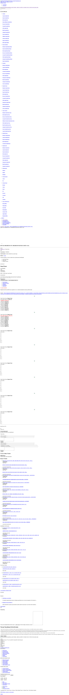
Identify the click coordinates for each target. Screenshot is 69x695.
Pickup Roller (5, 209)
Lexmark (4, 195)
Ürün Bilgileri (5, 282)
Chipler (4, 13)
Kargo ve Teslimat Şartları (7, 670)
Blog (3, 681)
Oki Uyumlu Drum (5, 75)
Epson (3, 189)
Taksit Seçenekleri (6, 283)
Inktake (4, 172)
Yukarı (1, 694)
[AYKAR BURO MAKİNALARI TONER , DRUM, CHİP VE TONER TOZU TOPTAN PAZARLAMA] (19, 7)
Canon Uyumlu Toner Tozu (7, 131)
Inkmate (4, 170)
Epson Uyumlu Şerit (6, 151)
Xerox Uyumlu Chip (6, 34)
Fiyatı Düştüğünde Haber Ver (13, 280)
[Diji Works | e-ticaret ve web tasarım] (7, 692)
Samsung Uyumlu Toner (6, 106)
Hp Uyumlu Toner (5, 94)
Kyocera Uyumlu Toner (6, 96)
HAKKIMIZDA (5, 220)
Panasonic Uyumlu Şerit (6, 162)
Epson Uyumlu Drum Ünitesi (7, 48)
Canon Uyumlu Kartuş (6, 137)
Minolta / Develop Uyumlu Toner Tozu (8, 120)
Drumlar (4, 63)
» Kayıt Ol (4, 5)
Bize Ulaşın (5, 682)
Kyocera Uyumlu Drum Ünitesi (7, 52)
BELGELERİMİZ (6, 223)
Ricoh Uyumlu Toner (6, 104)
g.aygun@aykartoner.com (4, 647)
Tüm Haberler (2, 606)
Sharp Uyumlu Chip (6, 40)
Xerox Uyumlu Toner (6, 108)
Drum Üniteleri (5, 44)
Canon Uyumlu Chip (6, 15)
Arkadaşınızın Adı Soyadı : (5, 445)
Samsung (4, 199)
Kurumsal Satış (5, 651)
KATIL (12, 675)
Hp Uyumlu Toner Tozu (6, 114)
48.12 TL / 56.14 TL (6, 1)
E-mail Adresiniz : (3, 437)
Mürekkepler (5, 168)
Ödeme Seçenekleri (6, 653)
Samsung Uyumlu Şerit (6, 166)
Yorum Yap (7, 249)
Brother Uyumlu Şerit (6, 147)
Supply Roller (5, 213)
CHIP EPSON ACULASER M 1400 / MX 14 (10, 580)
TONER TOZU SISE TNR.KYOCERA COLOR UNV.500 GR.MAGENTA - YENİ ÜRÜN (16, 501)
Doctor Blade (5, 203)
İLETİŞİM (4, 224)
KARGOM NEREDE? (7, 222)
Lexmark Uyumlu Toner (6, 98)
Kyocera (4, 193)
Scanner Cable (5, 211)
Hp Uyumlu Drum (5, 69)
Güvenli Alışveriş (6, 668)
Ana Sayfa (2, 226)
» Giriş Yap (4, 4)
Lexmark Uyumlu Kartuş (6, 143)
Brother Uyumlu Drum (6, 65)
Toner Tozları (5, 110)
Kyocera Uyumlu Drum (6, 73)
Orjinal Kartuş (5, 176)
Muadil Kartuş (5, 133)
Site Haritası (5, 656)
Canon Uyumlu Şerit (6, 149)
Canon (4, 178)
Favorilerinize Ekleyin (4, 280)
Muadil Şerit (5, 145)
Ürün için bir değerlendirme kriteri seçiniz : (7, 624)
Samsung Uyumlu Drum (6, 81)
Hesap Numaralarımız (6, 672)
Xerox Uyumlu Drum (6, 83)
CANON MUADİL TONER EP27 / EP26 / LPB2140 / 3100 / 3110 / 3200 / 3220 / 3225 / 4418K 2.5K (18, 538)
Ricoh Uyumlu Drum (6, 79)
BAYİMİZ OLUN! (6, 221)
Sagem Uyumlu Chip (6, 38)
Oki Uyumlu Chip (5, 28)
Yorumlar (4, 284)
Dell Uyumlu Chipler (6, 42)
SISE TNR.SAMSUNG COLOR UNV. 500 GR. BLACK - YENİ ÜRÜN (13, 486)
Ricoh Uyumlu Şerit (6, 164)
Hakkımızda (5, 650)
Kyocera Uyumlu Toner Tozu (7, 116)
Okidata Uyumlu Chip (6, 36)
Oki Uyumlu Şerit (5, 160)
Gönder (2, 451)
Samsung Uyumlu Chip (6, 32)
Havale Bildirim (5, 662)
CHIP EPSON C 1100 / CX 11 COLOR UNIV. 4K (11, 574)
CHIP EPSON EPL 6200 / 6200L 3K (9, 568)
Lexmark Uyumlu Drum (6, 71)
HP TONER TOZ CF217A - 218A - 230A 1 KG (9, 515)
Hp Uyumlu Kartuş (5, 141)
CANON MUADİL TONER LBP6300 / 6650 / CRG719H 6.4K (12, 560)
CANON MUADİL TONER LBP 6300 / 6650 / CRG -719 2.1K (12, 552)
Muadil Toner (5, 85)
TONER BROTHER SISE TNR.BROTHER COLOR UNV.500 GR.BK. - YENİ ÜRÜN (15, 479)
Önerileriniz (5, 285)
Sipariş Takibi (5, 661)
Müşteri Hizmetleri (6, 659)
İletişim (4, 655)
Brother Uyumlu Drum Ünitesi (7, 46)
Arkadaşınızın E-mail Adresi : (5, 446)
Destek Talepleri (5, 660)
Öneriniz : (2, 440)
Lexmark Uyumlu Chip (6, 26)
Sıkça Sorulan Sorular (6, 664)
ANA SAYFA (5, 219)
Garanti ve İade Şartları (6, 669)
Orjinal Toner (5, 182)
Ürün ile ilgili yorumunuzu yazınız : (27, 624)
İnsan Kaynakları (5, 652)
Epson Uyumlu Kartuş (6, 139)
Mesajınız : (2, 450)
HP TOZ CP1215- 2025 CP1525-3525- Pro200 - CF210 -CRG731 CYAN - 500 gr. (15, 472)
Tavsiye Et (4, 286)
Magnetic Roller (5, 215)
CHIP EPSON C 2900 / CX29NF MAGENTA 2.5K (12, 586)
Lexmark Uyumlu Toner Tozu (7, 118)
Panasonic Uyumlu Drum (6, 77)
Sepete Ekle (3, 279)
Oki (3, 197)
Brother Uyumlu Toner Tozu (7, 112)
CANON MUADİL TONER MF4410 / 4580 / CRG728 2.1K (11, 545)
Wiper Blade (4, 205)
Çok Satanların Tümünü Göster (5, 590)
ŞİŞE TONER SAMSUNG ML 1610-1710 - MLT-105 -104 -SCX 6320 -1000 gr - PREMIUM (16, 522)
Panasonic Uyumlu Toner (6, 102)
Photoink (4, 174)
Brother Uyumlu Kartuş (6, 135)
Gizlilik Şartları (5, 671)
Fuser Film (4, 207)
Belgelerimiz (5, 654)
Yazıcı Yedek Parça (6, 201)
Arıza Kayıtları (5, 663)
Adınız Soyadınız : (3, 435)
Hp (3, 180)
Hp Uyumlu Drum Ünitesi (6, 50)
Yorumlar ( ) (2, 249)
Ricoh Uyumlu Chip (6, 30)
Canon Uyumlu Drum (6, 67)
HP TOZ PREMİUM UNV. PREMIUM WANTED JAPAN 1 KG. (21, 226)
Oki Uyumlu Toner (5, 100)
